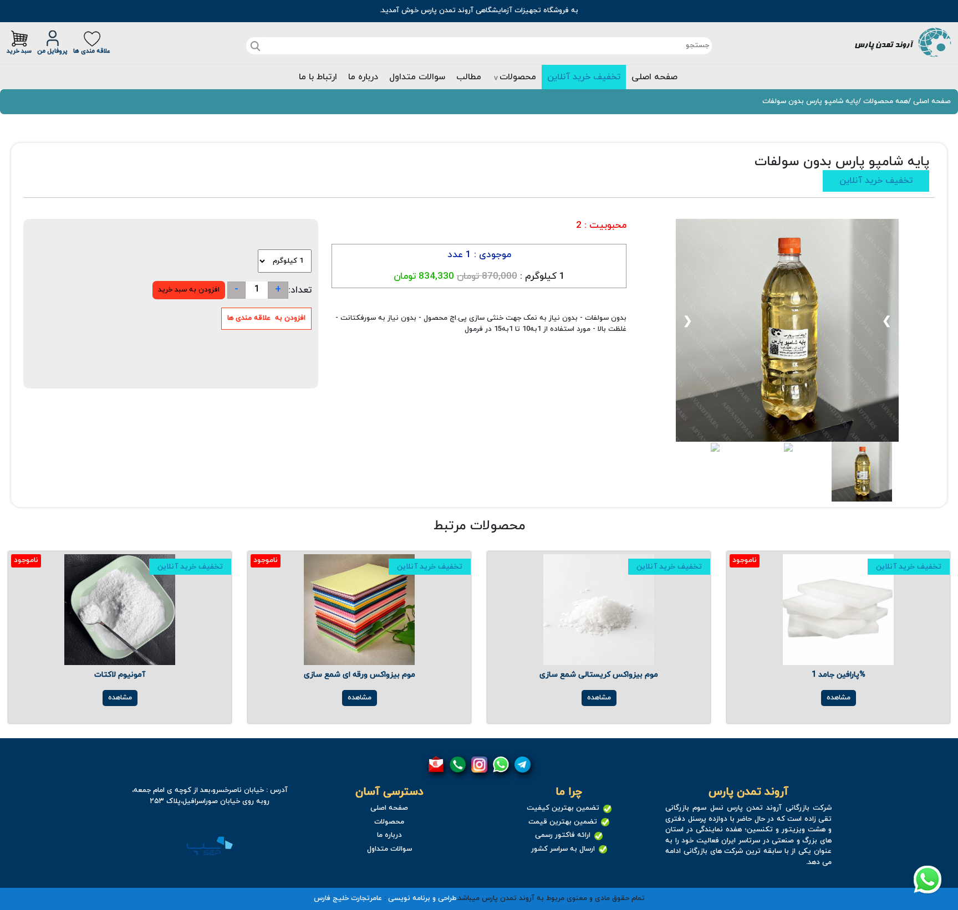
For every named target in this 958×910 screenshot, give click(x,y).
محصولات (518, 77)
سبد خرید (19, 51)
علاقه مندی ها (91, 51)
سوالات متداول (417, 77)
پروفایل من (52, 51)
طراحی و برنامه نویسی (422, 898)
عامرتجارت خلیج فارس (348, 898)
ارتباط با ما (318, 77)
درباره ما (363, 77)
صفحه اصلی (654, 77)
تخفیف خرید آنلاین (583, 77)
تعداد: (300, 290)
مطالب (468, 77)
